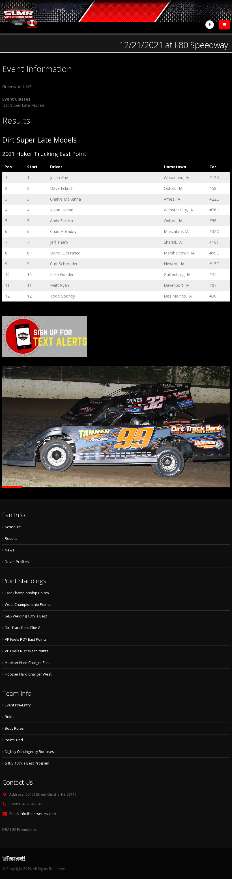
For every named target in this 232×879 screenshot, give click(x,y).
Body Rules (14, 728)
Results (11, 538)
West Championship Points (28, 604)
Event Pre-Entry (18, 705)
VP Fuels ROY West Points (26, 651)
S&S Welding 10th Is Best (26, 616)
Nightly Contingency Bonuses (29, 751)
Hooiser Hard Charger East (27, 662)
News (9, 550)
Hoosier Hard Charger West (28, 674)
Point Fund (14, 740)
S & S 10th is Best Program (27, 763)
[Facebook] (209, 24)
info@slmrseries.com (38, 813)
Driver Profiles (17, 561)
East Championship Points (27, 593)
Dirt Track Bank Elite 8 (22, 627)
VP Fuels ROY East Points (26, 639)
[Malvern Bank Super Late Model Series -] (20, 17)
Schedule (13, 527)
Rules (9, 716)
